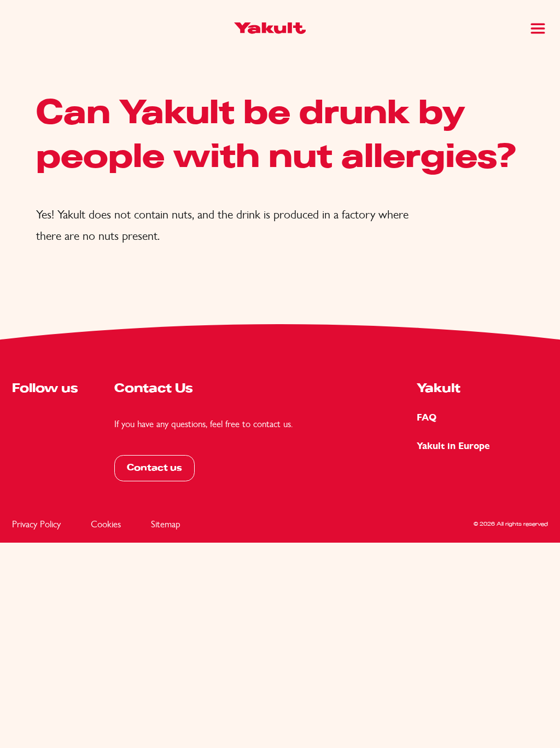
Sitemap (165, 524)
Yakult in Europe (453, 446)
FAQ (426, 417)
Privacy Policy (36, 524)
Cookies (106, 524)
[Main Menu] (538, 28)
